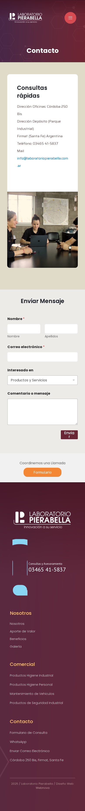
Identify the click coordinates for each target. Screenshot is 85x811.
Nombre (13, 336)
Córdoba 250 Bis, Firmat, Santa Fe (37, 760)
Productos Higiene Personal (31, 684)
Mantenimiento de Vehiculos (32, 694)
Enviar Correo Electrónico (30, 751)
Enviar (69, 434)
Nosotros (17, 623)
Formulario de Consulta (28, 732)
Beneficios (18, 639)
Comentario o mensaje (28, 393)
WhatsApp (18, 741)
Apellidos (51, 336)
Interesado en (20, 370)
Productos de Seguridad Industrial (36, 703)
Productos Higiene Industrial (31, 675)
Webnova (42, 788)
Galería (16, 646)
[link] (42, 520)
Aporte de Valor (22, 631)
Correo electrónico (26, 347)
